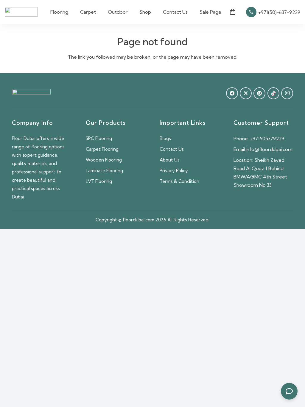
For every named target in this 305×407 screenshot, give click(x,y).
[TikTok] (273, 93)
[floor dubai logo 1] (21, 12)
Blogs (165, 138)
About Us (170, 160)
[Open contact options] (289, 391)
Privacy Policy (174, 170)
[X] (246, 93)
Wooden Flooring (104, 160)
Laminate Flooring (104, 170)
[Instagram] (287, 93)
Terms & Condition (179, 181)
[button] (71, 12)
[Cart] (232, 12)
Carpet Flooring (102, 149)
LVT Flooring (99, 181)
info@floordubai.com (269, 149)
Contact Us (172, 149)
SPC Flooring (99, 138)
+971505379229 (267, 139)
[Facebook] (232, 93)
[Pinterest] (259, 93)
